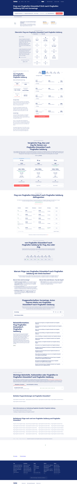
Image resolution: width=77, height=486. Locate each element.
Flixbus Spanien (26, 466)
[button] (36, 13)
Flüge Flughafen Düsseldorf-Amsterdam (20, 429)
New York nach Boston (17, 469)
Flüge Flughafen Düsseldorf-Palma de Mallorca (59, 431)
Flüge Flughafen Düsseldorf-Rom (31, 427)
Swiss (35, 469)
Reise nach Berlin (57, 466)
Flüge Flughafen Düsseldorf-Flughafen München (21, 401)
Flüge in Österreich (22, 438)
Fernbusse (25, 463)
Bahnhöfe (15, 470)
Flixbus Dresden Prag (27, 468)
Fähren (28, 1)
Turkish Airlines (36, 466)
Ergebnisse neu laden (38, 203)
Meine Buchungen (49, 1)
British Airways (36, 468)
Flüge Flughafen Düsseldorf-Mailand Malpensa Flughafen (22, 399)
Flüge (25, 1)
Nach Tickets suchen (17, 85)
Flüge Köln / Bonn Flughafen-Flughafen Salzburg (21, 423)
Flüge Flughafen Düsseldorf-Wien (44, 425)
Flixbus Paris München (27, 470)
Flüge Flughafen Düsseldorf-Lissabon (57, 429)
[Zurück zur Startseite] (16, 1)
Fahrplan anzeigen (17, 96)
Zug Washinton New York (17, 466)
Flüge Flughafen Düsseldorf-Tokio (19, 433)
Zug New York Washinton (17, 465)
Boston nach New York (17, 468)
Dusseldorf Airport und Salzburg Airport (55, 379)
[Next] (62, 72)
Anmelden (62, 1)
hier (47, 234)
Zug (19, 1)
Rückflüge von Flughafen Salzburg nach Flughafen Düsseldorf (24, 411)
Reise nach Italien (57, 470)
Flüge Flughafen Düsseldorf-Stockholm (45, 429)
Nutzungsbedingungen (31, 483)
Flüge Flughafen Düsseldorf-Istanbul (19, 427)
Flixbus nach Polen (27, 465)
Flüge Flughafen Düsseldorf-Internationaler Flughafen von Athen (37, 399)
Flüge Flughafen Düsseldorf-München (57, 399)
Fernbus (22, 1)
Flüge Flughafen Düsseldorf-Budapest (19, 431)
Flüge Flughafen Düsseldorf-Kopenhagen (33, 431)
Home (14, 438)
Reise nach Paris (57, 468)
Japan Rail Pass (56, 465)
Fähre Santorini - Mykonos (48, 465)
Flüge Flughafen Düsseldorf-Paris (56, 423)
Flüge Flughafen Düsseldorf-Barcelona (44, 427)
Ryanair (35, 465)
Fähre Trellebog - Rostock (48, 469)
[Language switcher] (43, 1)
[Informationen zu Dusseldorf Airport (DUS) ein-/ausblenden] (62, 388)
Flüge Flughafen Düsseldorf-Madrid (19, 425)
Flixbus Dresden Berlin (27, 469)
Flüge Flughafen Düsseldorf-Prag (31, 433)
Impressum (24, 483)
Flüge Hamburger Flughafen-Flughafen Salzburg (34, 423)
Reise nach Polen (57, 469)
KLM (34, 470)
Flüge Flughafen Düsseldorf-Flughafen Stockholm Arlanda (48, 399)
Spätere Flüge (56, 231)
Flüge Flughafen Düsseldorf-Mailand (57, 427)
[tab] (39, 75)
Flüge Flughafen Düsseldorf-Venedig (57, 433)
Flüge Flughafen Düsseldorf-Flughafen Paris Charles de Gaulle (48, 431)
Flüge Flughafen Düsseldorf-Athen (31, 429)
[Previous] (25, 256)
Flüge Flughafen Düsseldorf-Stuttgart (57, 425)
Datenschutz (38, 483)
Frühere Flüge (21, 231)
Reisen (55, 463)
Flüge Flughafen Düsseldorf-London (32, 425)
